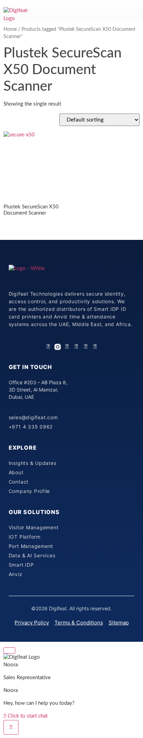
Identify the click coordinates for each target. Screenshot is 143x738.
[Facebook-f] (67, 347)
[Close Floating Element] (9, 650)
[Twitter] (76, 347)
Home (10, 29)
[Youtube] (86, 347)
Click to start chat (27, 716)
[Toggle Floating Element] (10, 727)
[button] (134, 13)
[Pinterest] (95, 347)
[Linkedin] (48, 347)
